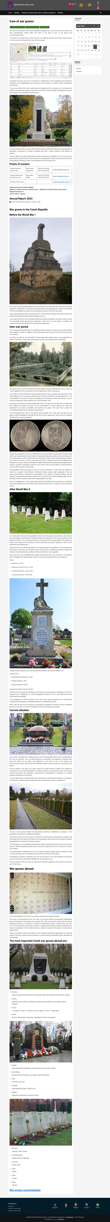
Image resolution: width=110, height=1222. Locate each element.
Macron (58, 1219)
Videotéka (79, 71)
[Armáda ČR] (81, 5)
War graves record (25, 1190)
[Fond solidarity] (89, 5)
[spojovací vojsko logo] (21, 5)
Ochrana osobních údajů (14, 1210)
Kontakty (16, 13)
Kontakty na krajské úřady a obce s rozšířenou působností (38, 13)
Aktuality (60, 13)
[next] (98, 26)
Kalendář (78, 19)
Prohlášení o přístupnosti (14, 1208)
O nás (10, 13)
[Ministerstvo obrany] (73, 5)
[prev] (94, 26)
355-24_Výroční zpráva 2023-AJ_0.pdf (23, 202)
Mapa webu (11, 1206)
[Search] (101, 12)
